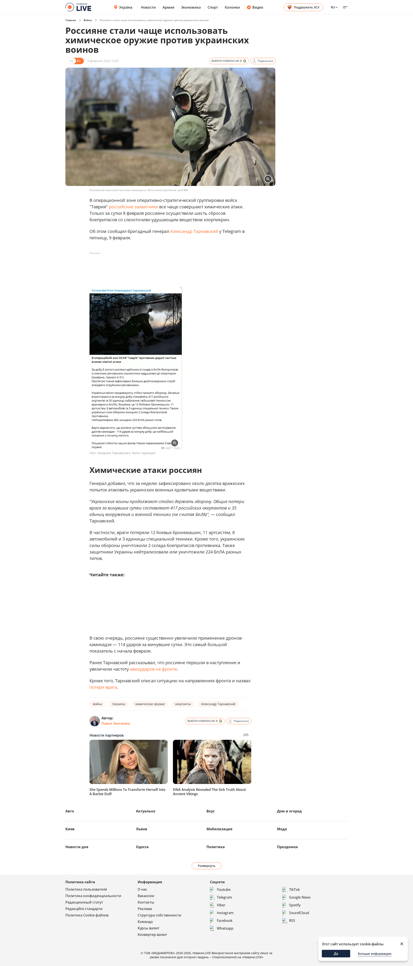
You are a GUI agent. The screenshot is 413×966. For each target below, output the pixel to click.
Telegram (224, 897)
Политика (215, 846)
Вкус (210, 811)
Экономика (191, 7)
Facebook (225, 920)
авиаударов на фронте (153, 669)
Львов (141, 829)
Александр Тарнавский (194, 231)
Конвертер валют (152, 934)
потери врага (103, 687)
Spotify (295, 905)
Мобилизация (219, 829)
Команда (145, 921)
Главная (70, 20)
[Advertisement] (167, 266)
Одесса (142, 846)
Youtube (224, 889)
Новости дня (76, 846)
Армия (168, 7)
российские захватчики (133, 207)
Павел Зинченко (116, 723)
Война (88, 20)
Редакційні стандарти (84, 908)
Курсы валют (148, 928)
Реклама (145, 908)
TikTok (294, 889)
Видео (257, 7)
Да (336, 953)
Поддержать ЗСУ (306, 7)
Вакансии (146, 895)
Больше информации (374, 954)
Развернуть (206, 866)
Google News (300, 897)
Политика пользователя (86, 889)
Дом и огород (289, 811)
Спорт (213, 7)
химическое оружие (150, 704)
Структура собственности (159, 915)
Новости (148, 7)
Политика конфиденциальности (93, 895)
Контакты (146, 902)
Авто (69, 811)
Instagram (225, 912)
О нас (142, 889)
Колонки (232, 7)
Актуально (145, 811)
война (97, 704)
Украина (118, 704)
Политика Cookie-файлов (86, 915)
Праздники (287, 846)
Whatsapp (225, 928)
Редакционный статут (84, 902)
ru (333, 7)
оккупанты (183, 704)
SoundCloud (299, 912)
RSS (292, 920)
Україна (125, 7)
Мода (282, 829)
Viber (221, 905)
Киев (69, 829)
